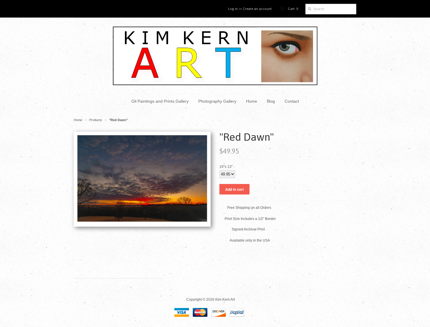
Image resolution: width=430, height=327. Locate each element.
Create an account (257, 9)
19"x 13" (226, 167)
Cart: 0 (293, 9)
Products (95, 120)
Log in (233, 9)
